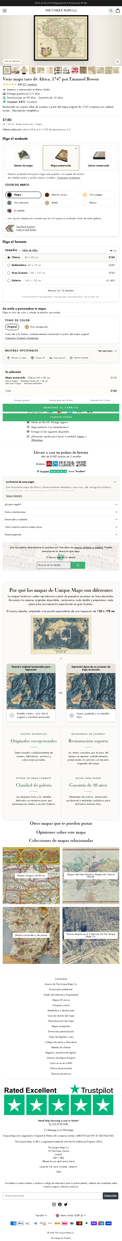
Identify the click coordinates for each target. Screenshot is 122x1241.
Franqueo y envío (61, 1005)
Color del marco (17, 185)
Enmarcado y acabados (16, 519)
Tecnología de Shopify (61, 1238)
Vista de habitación (12, 61)
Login (58, 1172)
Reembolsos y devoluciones (61, 1011)
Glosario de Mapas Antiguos (61, 1058)
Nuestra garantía (13, 534)
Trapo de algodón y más (61, 1037)
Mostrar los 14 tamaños (61, 290)
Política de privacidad (61, 1068)
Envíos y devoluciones (15, 512)
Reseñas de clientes (61, 1047)
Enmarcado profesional (61, 989)
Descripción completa (24, 110)
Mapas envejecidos (61, 1026)
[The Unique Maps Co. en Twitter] (66, 1204)
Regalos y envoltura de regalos (61, 1053)
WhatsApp (37, 440)
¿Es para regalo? (13, 504)
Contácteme (61, 979)
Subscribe (110, 1195)
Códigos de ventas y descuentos (61, 1042)
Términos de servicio (61, 1074)
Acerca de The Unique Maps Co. (61, 984)
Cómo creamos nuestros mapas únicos (23, 527)
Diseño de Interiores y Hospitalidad (61, 995)
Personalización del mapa (61, 1021)
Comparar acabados (68, 178)
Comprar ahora (61, 417)
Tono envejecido (39, 327)
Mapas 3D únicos (61, 1000)
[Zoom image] (117, 61)
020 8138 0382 (60, 1124)
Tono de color (17, 320)
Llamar (80, 436)
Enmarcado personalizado (61, 1032)
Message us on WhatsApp (60, 1130)
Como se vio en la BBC (61, 1063)
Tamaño (60, 250)
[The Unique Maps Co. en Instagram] (54, 1204)
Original (12, 327)
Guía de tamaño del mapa (61, 1016)
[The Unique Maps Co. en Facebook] (60, 1204)
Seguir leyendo (14, 496)
